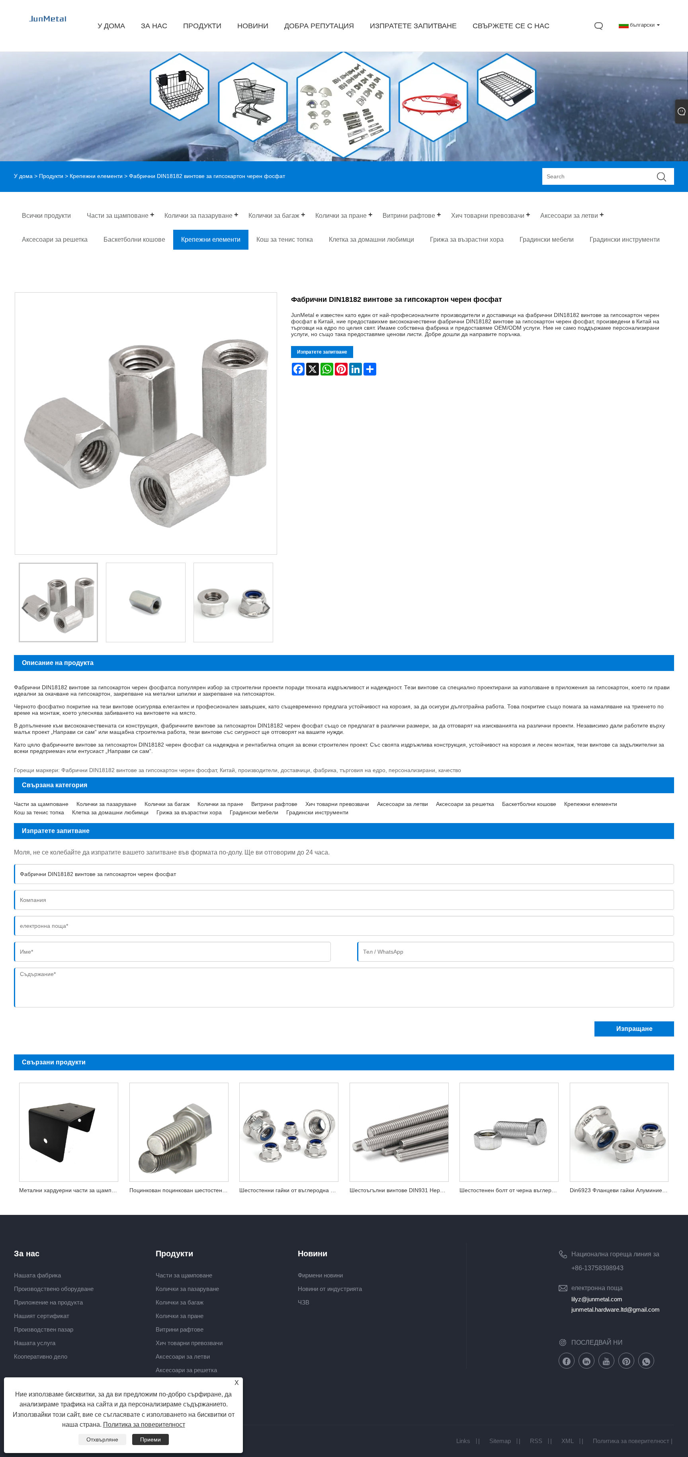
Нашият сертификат (41, 1315)
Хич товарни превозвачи (337, 804)
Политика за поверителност (631, 1440)
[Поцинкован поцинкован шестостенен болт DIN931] (179, 1129)
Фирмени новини (320, 1275)
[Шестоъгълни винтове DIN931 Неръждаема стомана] (399, 1129)
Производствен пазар (43, 1329)
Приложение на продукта (48, 1302)
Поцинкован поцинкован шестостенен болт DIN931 (181, 1190)
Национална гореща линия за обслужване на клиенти (615, 1255)
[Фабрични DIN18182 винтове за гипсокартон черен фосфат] (58, 602)
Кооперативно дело (40, 1356)
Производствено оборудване (54, 1288)
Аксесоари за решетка (465, 804)
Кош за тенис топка (39, 812)
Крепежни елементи (96, 176)
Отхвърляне (102, 1439)
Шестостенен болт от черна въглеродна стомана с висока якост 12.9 (511, 1190)
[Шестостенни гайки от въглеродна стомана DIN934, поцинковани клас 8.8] (289, 1129)
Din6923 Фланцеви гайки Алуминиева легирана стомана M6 (622, 1190)
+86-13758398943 (597, 1268)
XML (567, 1440)
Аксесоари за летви (402, 804)
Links (463, 1440)
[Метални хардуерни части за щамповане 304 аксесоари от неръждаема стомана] (69, 1129)
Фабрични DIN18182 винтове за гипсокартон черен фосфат (92, 687)
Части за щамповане (41, 804)
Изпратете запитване (322, 352)
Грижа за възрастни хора (189, 812)
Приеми (150, 1439)
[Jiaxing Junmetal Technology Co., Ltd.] (48, 26)
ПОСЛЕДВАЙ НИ (597, 1342)
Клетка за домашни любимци (110, 812)
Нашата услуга (34, 1343)
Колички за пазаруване (106, 804)
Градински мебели (254, 812)
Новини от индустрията (330, 1288)
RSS (536, 1440)
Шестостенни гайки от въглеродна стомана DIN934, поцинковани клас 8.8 (291, 1190)
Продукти (51, 176)
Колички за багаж (167, 804)
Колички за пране (220, 804)
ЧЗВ (303, 1302)
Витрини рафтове (274, 804)
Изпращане (634, 1028)
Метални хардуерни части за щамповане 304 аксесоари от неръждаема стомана (71, 1190)
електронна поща (597, 1288)
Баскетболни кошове (529, 804)
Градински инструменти (317, 812)
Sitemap (500, 1440)
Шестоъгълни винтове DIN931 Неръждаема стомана (402, 1190)
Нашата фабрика (37, 1275)
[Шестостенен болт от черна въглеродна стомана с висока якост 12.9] (509, 1129)
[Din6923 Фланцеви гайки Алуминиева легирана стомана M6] (619, 1129)
